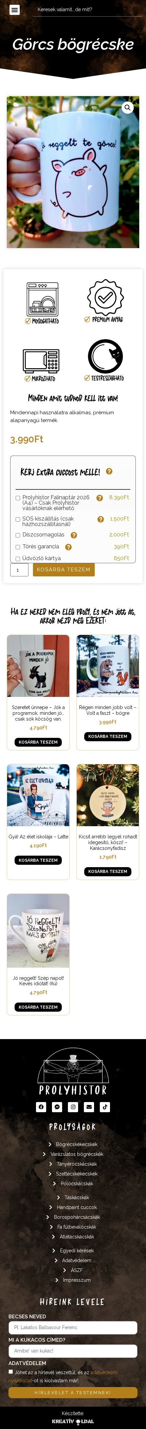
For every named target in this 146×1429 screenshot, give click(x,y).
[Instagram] (73, 1107)
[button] (15, 10)
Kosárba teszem (64, 570)
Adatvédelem (27, 1363)
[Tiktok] (105, 1107)
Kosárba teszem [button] (38, 742)
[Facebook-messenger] (57, 1107)
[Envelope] (89, 1107)
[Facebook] (41, 1107)
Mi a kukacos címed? (36, 1340)
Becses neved (27, 1317)
